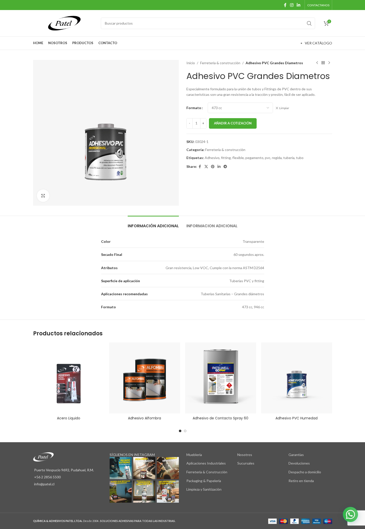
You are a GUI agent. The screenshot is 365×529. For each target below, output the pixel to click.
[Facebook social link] (285, 5)
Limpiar (284, 108)
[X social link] (206, 166)
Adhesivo (212, 158)
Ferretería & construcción (220, 63)
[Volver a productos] (323, 63)
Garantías (296, 454)
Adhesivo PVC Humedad (296, 418)
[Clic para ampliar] (43, 195)
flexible (238, 158)
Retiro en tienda (301, 481)
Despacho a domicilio (304, 472)
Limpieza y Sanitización (204, 489)
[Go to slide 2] (185, 431)
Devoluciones (299, 463)
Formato (193, 108)
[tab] (153, 223)
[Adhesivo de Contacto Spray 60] (220, 377)
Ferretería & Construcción (206, 472)
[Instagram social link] (291, 5)
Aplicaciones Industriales (206, 463)
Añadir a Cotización (233, 123)
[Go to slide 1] (180, 431)
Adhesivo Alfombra (144, 418)
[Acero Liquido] (68, 377)
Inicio (190, 63)
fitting (226, 158)
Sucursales (245, 463)
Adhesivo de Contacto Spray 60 (220, 418)
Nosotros (244, 454)
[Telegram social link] (225, 166)
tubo (300, 158)
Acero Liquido (68, 418)
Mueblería (194, 454)
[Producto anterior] (317, 63)
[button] (350, 514)
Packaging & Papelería (203, 481)
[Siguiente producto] (329, 63)
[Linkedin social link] (298, 5)
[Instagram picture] (121, 468)
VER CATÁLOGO (318, 43)
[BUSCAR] (309, 23)
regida (277, 158)
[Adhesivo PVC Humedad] (296, 377)
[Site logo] (64, 23)
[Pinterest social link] (212, 166)
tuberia (289, 158)
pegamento (254, 158)
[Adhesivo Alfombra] (144, 377)
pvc (267, 158)
